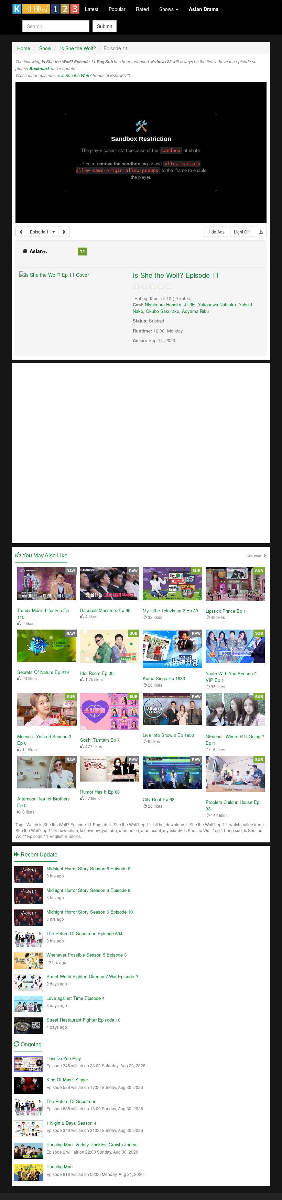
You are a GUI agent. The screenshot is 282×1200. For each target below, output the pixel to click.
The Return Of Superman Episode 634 (84, 933)
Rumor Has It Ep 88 (100, 791)
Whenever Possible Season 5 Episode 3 (86, 954)
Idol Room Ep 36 (96, 673)
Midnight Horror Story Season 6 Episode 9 (88, 890)
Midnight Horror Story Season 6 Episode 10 (89, 911)
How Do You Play (63, 1058)
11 (82, 251)
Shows (167, 9)
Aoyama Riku (195, 311)
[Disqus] (141, 452)
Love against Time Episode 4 (75, 998)
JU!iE (189, 304)
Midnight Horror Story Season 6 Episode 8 (88, 868)
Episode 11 (41, 231)
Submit (104, 26)
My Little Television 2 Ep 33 (170, 610)
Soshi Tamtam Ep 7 (100, 740)
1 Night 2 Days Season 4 (71, 1123)
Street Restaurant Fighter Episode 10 (83, 1019)
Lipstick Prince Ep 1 (226, 611)
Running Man (59, 1166)
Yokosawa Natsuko (217, 304)
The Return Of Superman (71, 1101)
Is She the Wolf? (76, 75)
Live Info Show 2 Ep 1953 (168, 735)
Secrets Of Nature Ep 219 (43, 672)
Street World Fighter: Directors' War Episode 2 (92, 976)
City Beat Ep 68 (158, 799)
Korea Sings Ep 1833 (164, 678)
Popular (117, 9)
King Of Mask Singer (67, 1079)
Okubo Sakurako (162, 311)
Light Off (241, 231)
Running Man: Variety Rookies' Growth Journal (92, 1144)
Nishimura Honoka (163, 304)
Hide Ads (216, 231)
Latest (91, 9)
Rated (142, 9)
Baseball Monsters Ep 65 (105, 610)
